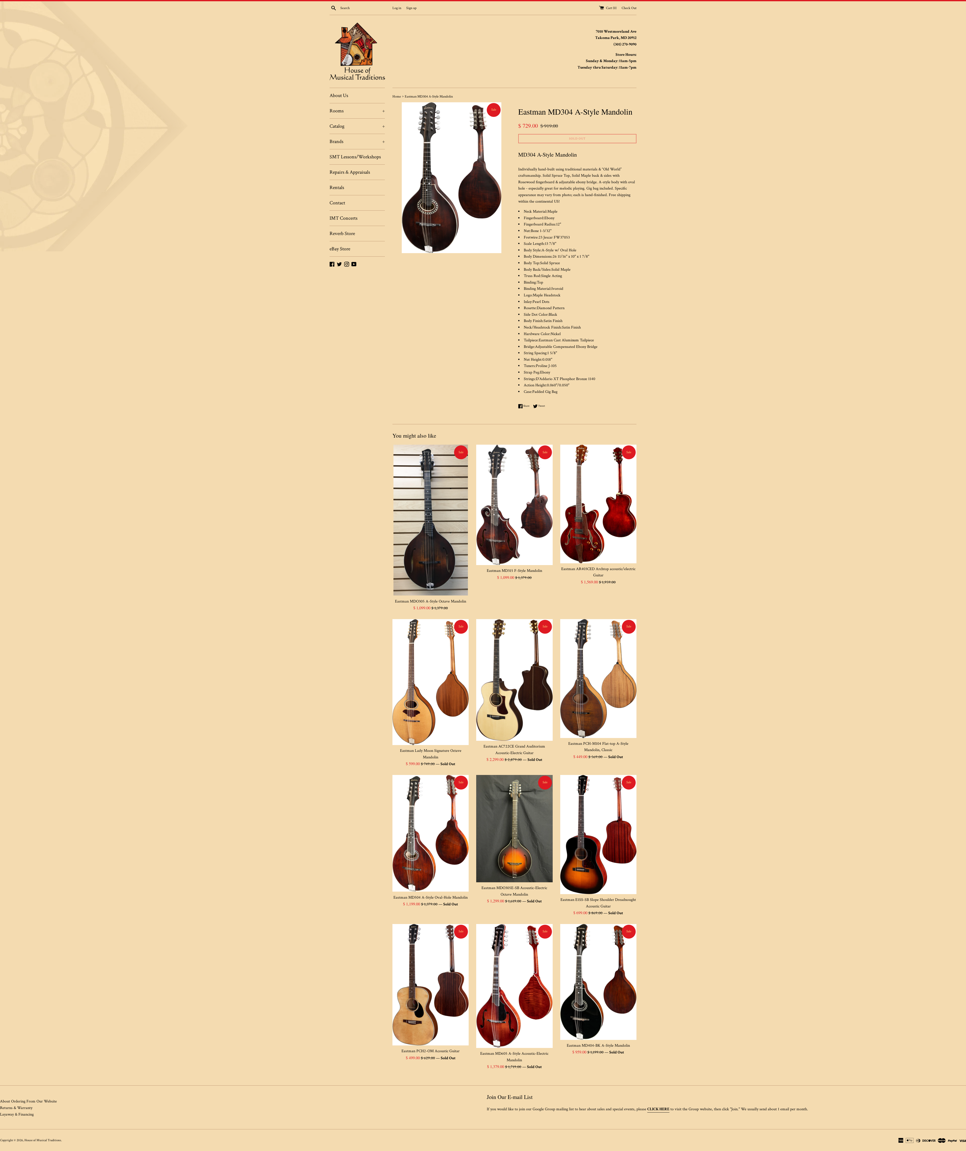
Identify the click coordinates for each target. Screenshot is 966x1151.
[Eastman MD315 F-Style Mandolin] (514, 505)
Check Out (629, 8)
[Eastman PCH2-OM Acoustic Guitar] (430, 984)
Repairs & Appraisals (350, 172)
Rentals (337, 187)
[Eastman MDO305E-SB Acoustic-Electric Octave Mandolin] (514, 828)
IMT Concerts (343, 218)
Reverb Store (342, 233)
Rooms (357, 111)
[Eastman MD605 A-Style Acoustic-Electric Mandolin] (514, 986)
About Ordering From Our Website (28, 1101)
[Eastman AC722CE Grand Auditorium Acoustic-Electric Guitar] (514, 680)
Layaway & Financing (17, 1114)
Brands (357, 141)
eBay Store (340, 249)
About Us (339, 95)
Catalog (357, 126)
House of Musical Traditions (42, 1140)
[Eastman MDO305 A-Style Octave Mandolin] (430, 520)
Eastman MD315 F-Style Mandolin (514, 570)
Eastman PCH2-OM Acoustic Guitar (430, 1051)
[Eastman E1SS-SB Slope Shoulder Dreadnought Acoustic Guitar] (598, 834)
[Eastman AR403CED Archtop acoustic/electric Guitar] (598, 504)
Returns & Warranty (16, 1108)
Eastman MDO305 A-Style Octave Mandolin (430, 601)
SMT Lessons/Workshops (355, 157)
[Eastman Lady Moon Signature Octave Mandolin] (430, 682)
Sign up (411, 8)
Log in (396, 8)
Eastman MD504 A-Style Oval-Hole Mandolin (430, 897)
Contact (337, 203)
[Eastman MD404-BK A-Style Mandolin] (598, 982)
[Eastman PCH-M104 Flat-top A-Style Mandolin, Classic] (598, 678)
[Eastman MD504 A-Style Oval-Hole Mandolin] (430, 833)
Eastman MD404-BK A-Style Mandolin (598, 1045)
